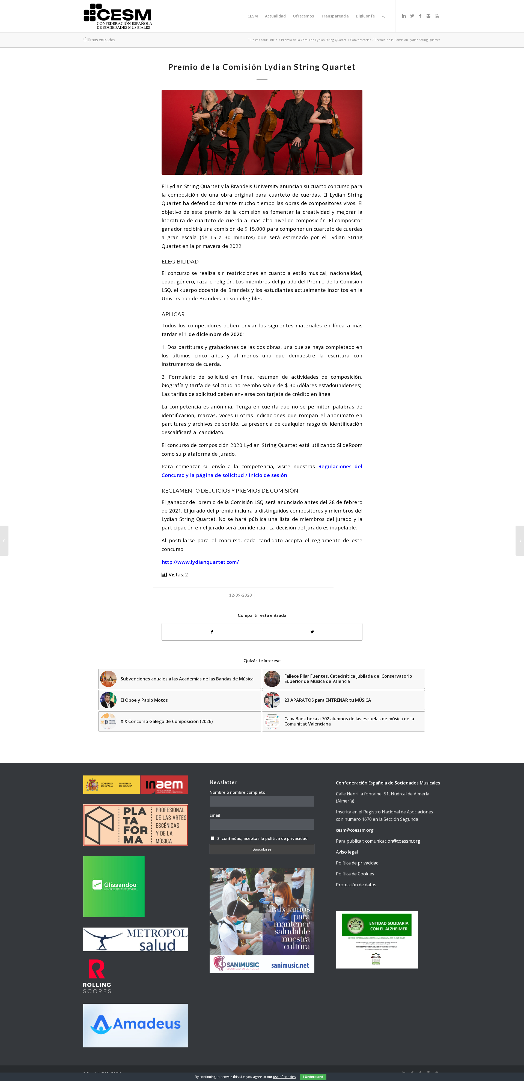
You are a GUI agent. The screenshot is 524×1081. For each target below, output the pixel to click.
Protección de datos (356, 885)
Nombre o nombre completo (237, 792)
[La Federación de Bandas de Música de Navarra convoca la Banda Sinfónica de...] (520, 541)
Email (215, 815)
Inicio (273, 40)
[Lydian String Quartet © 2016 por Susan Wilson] (262, 132)
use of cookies (284, 1076)
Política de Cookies (355, 874)
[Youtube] (437, 16)
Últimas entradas (99, 39)
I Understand (313, 1077)
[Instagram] (428, 16)
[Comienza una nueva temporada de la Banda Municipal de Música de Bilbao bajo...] (4, 541)
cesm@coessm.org (355, 830)
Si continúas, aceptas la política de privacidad (262, 838)
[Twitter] (412, 16)
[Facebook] (420, 16)
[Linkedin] (404, 16)
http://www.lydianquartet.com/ (200, 561)
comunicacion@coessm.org (392, 841)
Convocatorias (360, 40)
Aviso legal (347, 852)
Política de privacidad (357, 863)
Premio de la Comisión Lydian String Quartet (313, 40)
